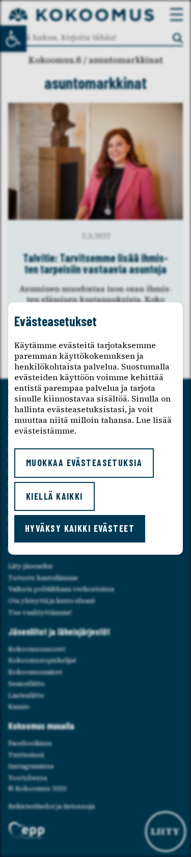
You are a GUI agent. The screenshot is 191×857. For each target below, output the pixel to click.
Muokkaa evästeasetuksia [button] (84, 462)
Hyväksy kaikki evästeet (79, 528)
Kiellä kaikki (54, 496)
